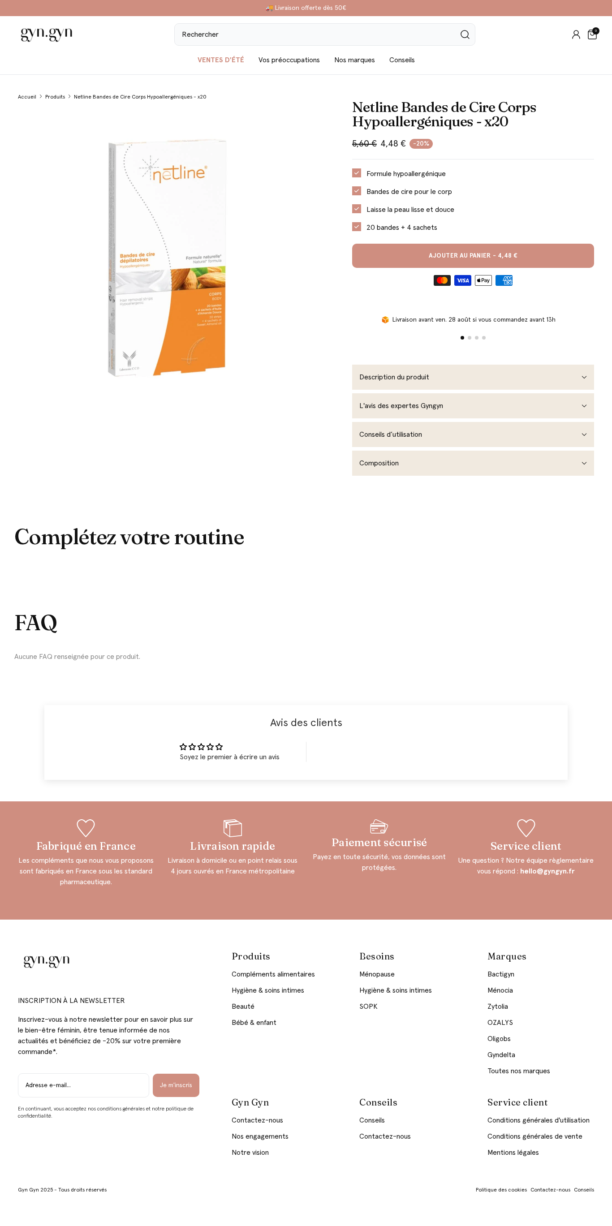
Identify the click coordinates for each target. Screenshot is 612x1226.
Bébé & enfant (254, 1022)
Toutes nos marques (518, 1071)
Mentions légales (513, 1152)
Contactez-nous (257, 1120)
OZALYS (500, 1022)
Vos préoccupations (289, 60)
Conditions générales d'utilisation (538, 1120)
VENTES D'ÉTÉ (221, 60)
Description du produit (394, 377)
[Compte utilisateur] (576, 34)
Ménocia (500, 990)
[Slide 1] (462, 338)
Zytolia (497, 1006)
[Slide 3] (476, 338)
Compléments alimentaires (273, 974)
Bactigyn (500, 974)
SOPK (368, 1006)
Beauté (243, 1006)
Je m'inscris (176, 1085)
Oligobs (499, 1038)
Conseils (402, 60)
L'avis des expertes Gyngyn (401, 405)
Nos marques (354, 60)
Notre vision (250, 1152)
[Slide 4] (484, 338)
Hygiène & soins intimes (268, 990)
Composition (379, 463)
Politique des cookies (501, 1190)
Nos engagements (260, 1136)
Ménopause (377, 974)
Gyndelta (501, 1054)
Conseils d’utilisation (390, 434)
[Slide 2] (469, 338)
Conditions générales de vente (534, 1136)
